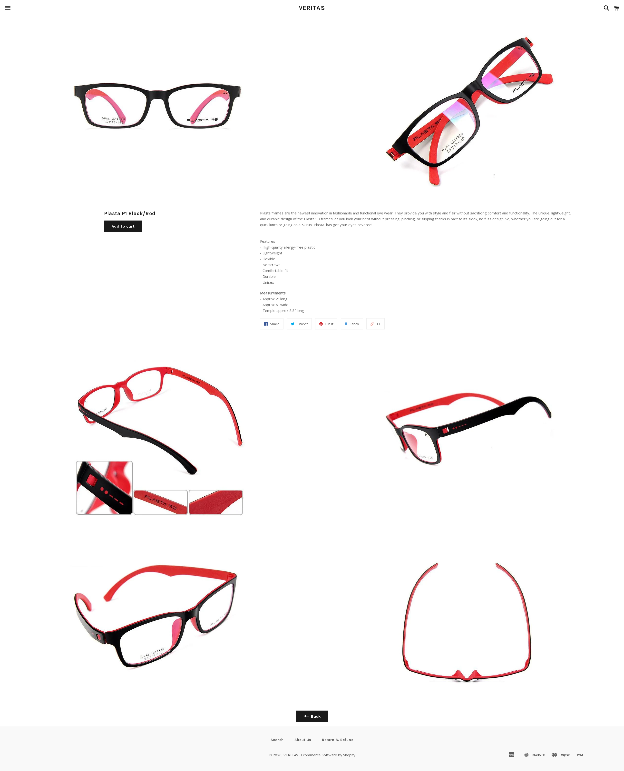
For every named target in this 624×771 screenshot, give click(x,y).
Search (277, 740)
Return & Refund (337, 740)
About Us (302, 740)
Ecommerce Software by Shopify (328, 754)
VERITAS (312, 7)
